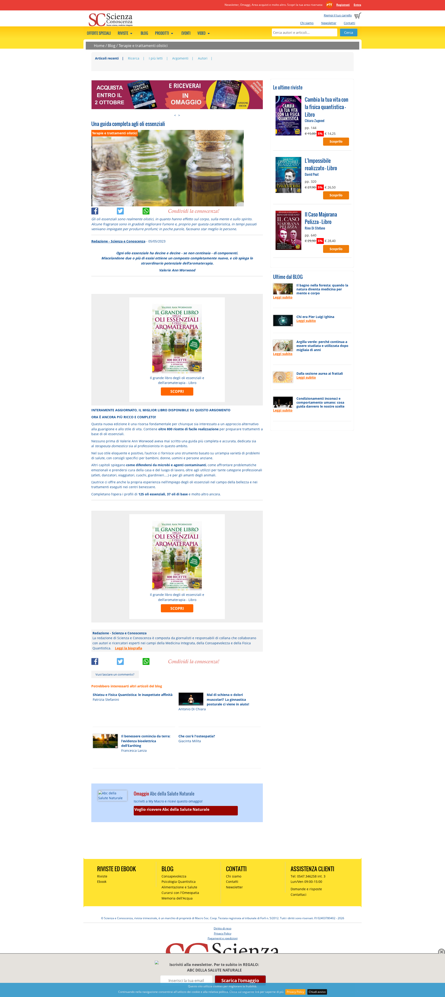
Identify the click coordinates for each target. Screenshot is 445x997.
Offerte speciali (99, 33)
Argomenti (180, 58)
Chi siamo (307, 23)
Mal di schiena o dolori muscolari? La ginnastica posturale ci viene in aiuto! (228, 699)
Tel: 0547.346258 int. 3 (308, 876)
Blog (144, 33)
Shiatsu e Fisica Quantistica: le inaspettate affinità (132, 694)
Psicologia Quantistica (179, 881)
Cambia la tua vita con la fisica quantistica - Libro (326, 107)
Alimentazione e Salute (179, 887)
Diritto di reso (222, 928)
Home (99, 45)
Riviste (123, 33)
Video (201, 33)
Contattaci (298, 894)
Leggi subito (282, 297)
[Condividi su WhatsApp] (155, 210)
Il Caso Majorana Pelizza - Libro (321, 218)
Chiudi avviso (317, 992)
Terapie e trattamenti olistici (143, 45)
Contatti (349, 23)
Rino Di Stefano (315, 228)
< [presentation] (175, 115)
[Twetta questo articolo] (130, 210)
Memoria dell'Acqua (177, 898)
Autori (202, 58)
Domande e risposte (306, 889)
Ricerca (133, 58)
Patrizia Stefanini (106, 699)
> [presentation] (179, 115)
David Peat (312, 174)
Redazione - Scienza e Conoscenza (118, 241)
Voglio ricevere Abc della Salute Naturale (171, 809)
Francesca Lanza (134, 750)
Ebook (101, 881)
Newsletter (328, 23)
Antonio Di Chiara (192, 709)
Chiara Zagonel (314, 120)
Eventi (186, 33)
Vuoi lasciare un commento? (114, 674)
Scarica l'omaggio (240, 980)
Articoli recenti (107, 58)
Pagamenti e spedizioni (223, 938)
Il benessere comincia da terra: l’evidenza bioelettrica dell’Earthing (145, 741)
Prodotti (162, 33)
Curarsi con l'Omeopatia (180, 892)
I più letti (156, 58)
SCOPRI (177, 391)
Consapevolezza (174, 876)
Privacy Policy (295, 992)
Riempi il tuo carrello (338, 15)
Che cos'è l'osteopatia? (196, 736)
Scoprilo (336, 141)
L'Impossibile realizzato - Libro (321, 164)
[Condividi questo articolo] (104, 210)
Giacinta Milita (189, 741)
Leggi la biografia (128, 648)
